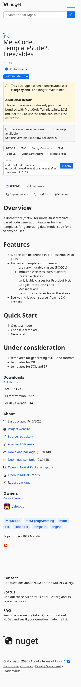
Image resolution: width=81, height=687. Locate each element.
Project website (19, 429)
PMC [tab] (23, 148)
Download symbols (21, 460)
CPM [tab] (60, 148)
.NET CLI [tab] (10, 148)
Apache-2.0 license (21, 444)
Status (9, 592)
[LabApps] (7, 506)
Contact (10, 578)
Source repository (21, 437)
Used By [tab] (42, 194)
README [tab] (14, 186)
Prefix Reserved (19, 69)
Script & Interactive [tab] (32, 153)
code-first (21, 527)
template (40, 527)
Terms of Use (51, 661)
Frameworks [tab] (37, 186)
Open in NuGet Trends (24, 475)
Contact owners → (14, 498)
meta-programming (40, 521)
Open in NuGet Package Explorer (31, 467)
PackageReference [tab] (41, 148)
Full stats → (10, 382)
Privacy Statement (48, 666)
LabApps (18, 506)
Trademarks (12, 671)
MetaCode (13, 521)
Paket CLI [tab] (11, 153)
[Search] (71, 14)
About (35, 661)
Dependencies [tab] (18, 194)
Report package (19, 482)
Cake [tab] (8, 159)
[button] (39, 88)
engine (56, 527)
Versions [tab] (62, 194)
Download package (21, 452)
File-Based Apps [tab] (57, 153)
